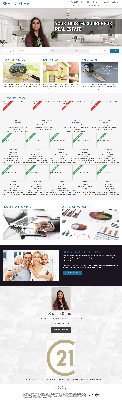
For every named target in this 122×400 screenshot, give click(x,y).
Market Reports (102, 5)
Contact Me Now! (61, 330)
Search (114, 51)
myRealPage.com (61, 388)
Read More (72, 272)
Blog (110, 5)
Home (74, 5)
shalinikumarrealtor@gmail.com (91, 379)
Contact (116, 5)
